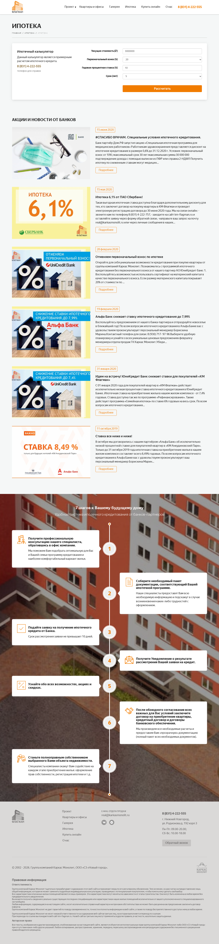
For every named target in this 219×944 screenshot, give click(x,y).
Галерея (114, 6)
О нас (169, 6)
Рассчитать (162, 89)
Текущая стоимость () (104, 51)
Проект (69, 6)
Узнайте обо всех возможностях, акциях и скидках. (59, 686)
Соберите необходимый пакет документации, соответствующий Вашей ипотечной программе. (166, 584)
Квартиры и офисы (91, 6)
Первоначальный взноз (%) (102, 59)
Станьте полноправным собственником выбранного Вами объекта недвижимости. (60, 759)
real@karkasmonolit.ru (109, 222)
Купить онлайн (150, 6)
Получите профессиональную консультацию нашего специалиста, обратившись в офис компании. (55, 542)
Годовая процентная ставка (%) (100, 67)
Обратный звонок (176, 842)
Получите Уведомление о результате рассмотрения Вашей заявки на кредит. (166, 660)
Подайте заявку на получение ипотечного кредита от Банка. (60, 629)
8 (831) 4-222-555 (190, 7)
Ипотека (130, 6)
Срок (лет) (112, 76)
